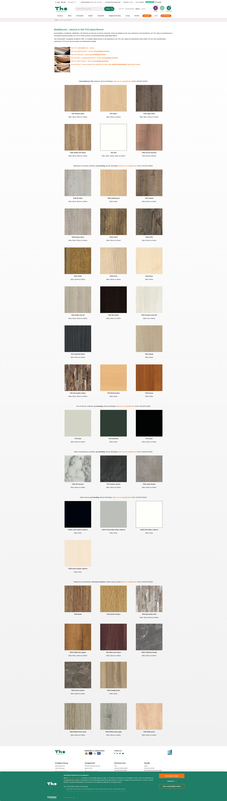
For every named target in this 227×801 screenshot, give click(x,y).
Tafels (69, 16)
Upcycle (147, 16)
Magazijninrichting (115, 16)
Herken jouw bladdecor (66, 20)
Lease (146, 766)
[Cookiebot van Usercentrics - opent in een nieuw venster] (52, 797)
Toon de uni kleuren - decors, (88, 54)
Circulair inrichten (149, 768)
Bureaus (60, 16)
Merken (137, 16)
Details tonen (68, 797)
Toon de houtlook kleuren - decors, (90, 51)
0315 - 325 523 (61, 2)
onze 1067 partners (74, 778)
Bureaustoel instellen (120, 770)
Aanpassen (170, 781)
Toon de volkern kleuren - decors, (90, 61)
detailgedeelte (126, 793)
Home (56, 20)
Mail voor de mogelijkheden (123, 81)
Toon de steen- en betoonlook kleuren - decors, (94, 58)
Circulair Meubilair (129, 8)
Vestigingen (71, 2)
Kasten (90, 16)
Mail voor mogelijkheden (129, 582)
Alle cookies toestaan (171, 776)
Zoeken (108, 9)
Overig (127, 16)
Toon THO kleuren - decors (82, 48)
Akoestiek (101, 16)
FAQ (115, 766)
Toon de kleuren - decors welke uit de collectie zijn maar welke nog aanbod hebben (105, 64)
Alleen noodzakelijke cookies (172, 786)
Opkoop (137, 9)
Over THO (121, 8)
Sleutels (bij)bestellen (120, 768)
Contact (143, 8)
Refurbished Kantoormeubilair (153, 770)
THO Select (166, 16)
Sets (156, 16)
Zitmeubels (79, 16)
